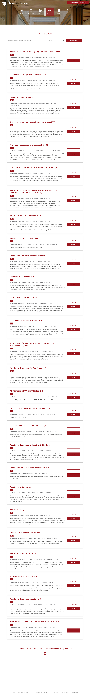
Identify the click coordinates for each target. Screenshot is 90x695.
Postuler (73, 61)
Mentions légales (65, 692)
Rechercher (74, 40)
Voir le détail (73, 57)
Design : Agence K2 (75, 692)
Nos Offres (49, 13)
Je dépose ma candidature (78, 2)
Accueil (21, 13)
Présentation (31, 13)
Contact (68, 13)
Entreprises (59, 13)
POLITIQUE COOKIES (54, 692)
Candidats (40, 13)
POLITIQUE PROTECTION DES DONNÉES (40, 692)
